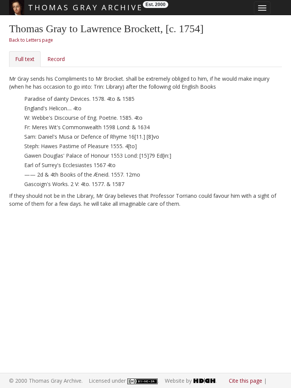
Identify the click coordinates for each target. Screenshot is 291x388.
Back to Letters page (31, 40)
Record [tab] (56, 59)
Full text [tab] (24, 59)
